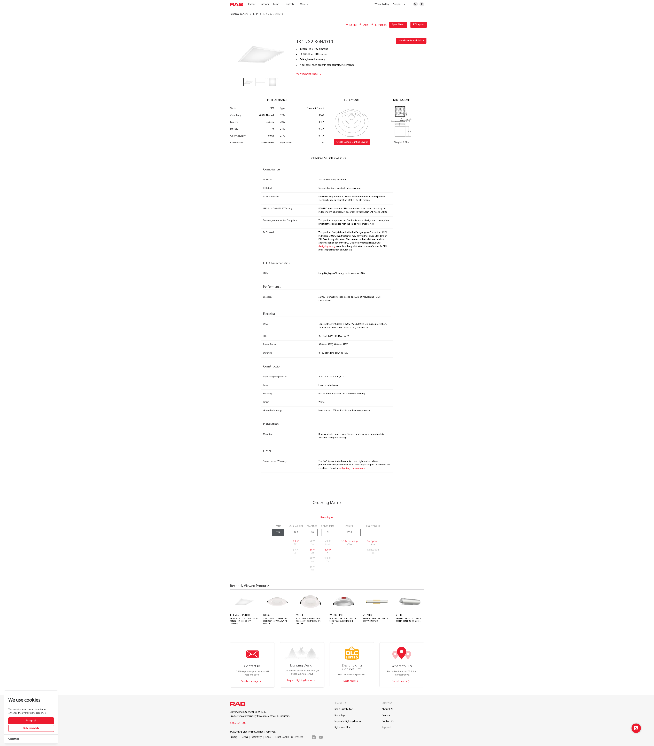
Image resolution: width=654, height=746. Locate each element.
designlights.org (326, 246)
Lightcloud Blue (342, 727)
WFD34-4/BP (336, 615)
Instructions (380, 25)
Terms (244, 737)
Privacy (233, 737)
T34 (255, 14)
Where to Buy (382, 4)
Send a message (250, 681)
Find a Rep (339, 715)
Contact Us (388, 721)
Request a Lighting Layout (348, 721)
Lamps (276, 4)
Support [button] (398, 4)
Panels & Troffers (239, 14)
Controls (289, 4)
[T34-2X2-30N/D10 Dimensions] (402, 121)
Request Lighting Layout (300, 680)
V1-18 (399, 615)
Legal (268, 737)
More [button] (303, 4)
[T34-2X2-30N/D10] (260, 54)
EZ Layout (418, 24)
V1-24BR (367, 615)
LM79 (365, 25)
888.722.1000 (238, 723)
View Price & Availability (411, 41)
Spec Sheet (398, 24)
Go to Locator (400, 681)
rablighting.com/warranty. (352, 468)
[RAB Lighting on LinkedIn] (314, 737)
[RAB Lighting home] (238, 704)
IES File (353, 25)
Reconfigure (327, 517)
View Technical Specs (307, 74)
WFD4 (299, 615)
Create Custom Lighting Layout (352, 142)
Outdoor (264, 4)
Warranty (257, 737)
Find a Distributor (343, 709)
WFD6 (266, 615)
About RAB (387, 709)
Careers (386, 715)
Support (386, 727)
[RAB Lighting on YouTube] (321, 737)
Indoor (251, 4)
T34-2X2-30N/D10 (240, 615)
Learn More (350, 681)
